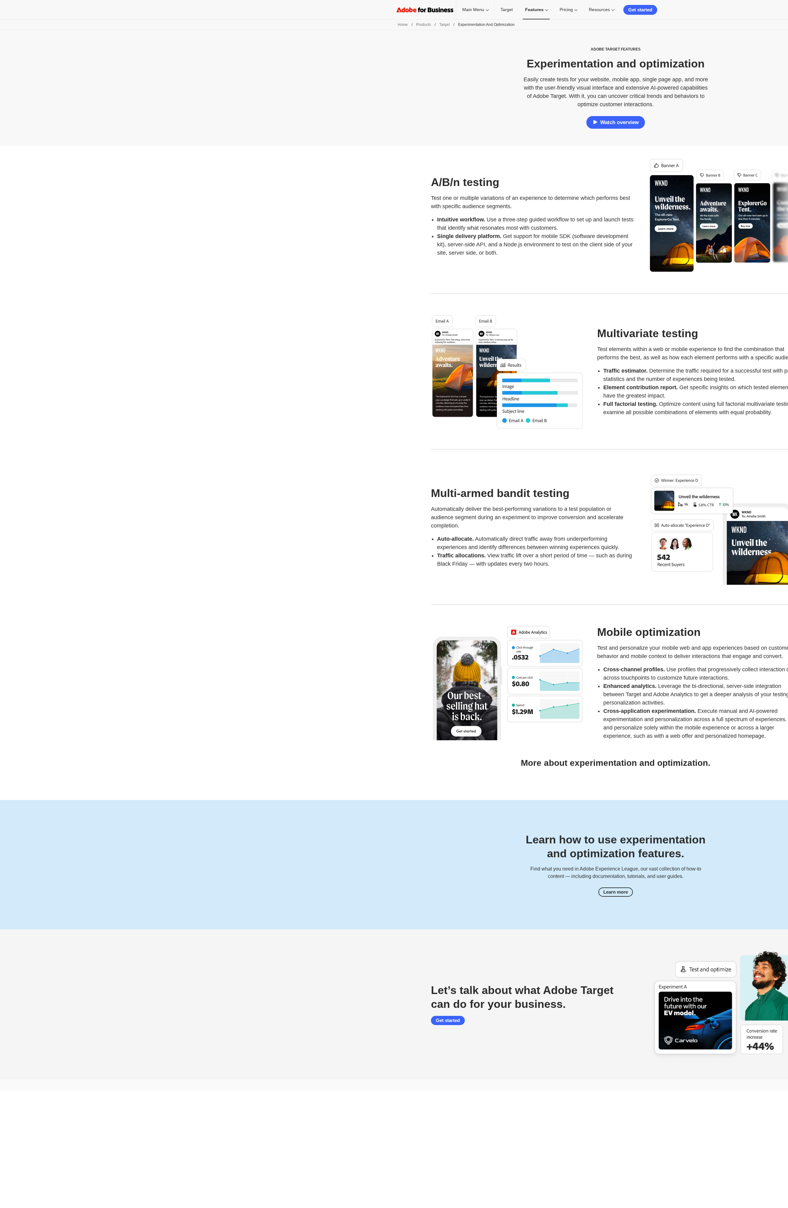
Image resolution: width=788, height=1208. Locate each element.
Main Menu (473, 9)
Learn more (615, 892)
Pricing (566, 9)
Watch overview (619, 122)
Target (507, 9)
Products (423, 24)
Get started (640, 9)
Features (534, 9)
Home (403, 24)
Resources (599, 9)
